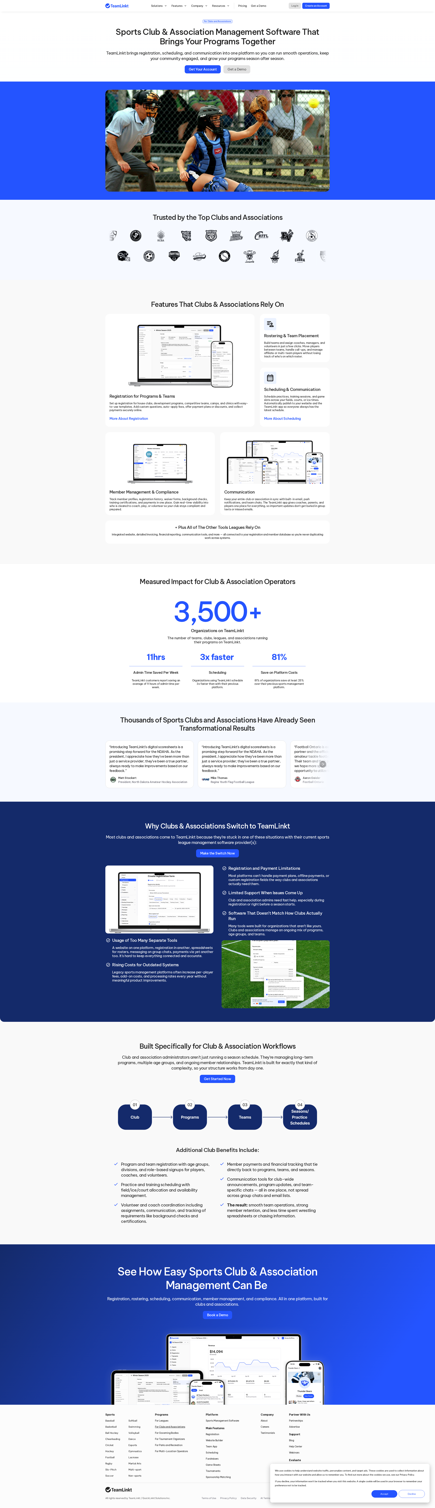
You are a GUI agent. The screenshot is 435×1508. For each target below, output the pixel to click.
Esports (132, 1445)
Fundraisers (212, 1458)
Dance (132, 1439)
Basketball (111, 1426)
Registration (212, 1434)
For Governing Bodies (166, 1432)
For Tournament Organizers (170, 1439)
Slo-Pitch (110, 1469)
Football (110, 1457)
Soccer (109, 1475)
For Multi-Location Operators (171, 1451)
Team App (211, 1446)
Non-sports (134, 1475)
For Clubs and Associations (170, 1426)
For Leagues (161, 1420)
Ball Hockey (111, 1432)
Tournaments (213, 1470)
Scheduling (212, 1452)
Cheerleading (112, 1439)
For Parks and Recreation (168, 1445)
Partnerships (296, 1420)
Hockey (109, 1451)
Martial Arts (134, 1463)
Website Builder (214, 1440)
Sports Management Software (222, 1420)
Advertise (294, 1426)
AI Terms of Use (269, 1498)
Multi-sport (134, 1469)
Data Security (248, 1498)
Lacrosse (133, 1457)
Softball (132, 1420)
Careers (265, 1426)
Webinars (294, 1452)
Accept (384, 1493)
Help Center (295, 1446)
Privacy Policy (228, 1498)
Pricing (242, 5)
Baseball (110, 1420)
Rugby (108, 1463)
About (264, 1420)
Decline (412, 1493)
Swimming (134, 1426)
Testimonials (268, 1432)
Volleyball (133, 1432)
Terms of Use (209, 1498)
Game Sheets (213, 1464)
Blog (291, 1440)
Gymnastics (135, 1451)
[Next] (322, 764)
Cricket (109, 1445)
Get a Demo (258, 5)
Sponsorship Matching (218, 1477)
